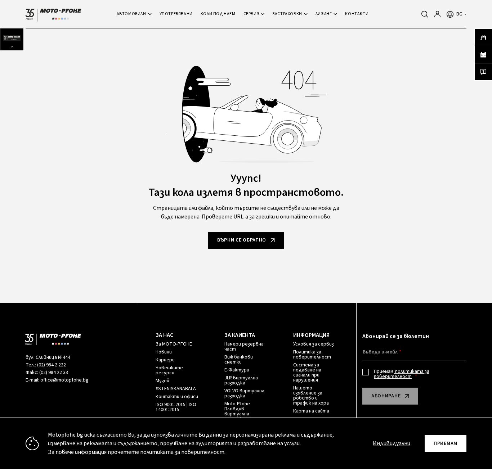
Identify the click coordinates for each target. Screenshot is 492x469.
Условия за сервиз (313, 344)
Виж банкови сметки (238, 360)
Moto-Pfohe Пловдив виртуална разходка (237, 411)
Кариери (165, 359)
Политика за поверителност (312, 355)
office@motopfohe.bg (64, 380)
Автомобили (131, 14)
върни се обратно (241, 240)
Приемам (401, 374)
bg (459, 14)
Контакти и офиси (177, 396)
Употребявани (176, 14)
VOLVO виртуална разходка (244, 393)
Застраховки (287, 14)
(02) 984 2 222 (51, 365)
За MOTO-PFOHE (174, 344)
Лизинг (324, 14)
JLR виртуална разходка (241, 380)
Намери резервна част (244, 347)
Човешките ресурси (169, 370)
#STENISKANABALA (176, 388)
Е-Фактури (236, 370)
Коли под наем (218, 14)
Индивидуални (391, 443)
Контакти (356, 14)
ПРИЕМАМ (445, 443)
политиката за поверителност (401, 374)
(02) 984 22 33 (53, 372)
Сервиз (251, 14)
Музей (162, 380)
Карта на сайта (311, 411)
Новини (164, 352)
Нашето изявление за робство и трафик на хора (311, 395)
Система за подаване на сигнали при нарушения (307, 372)
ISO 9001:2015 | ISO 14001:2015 (176, 407)
